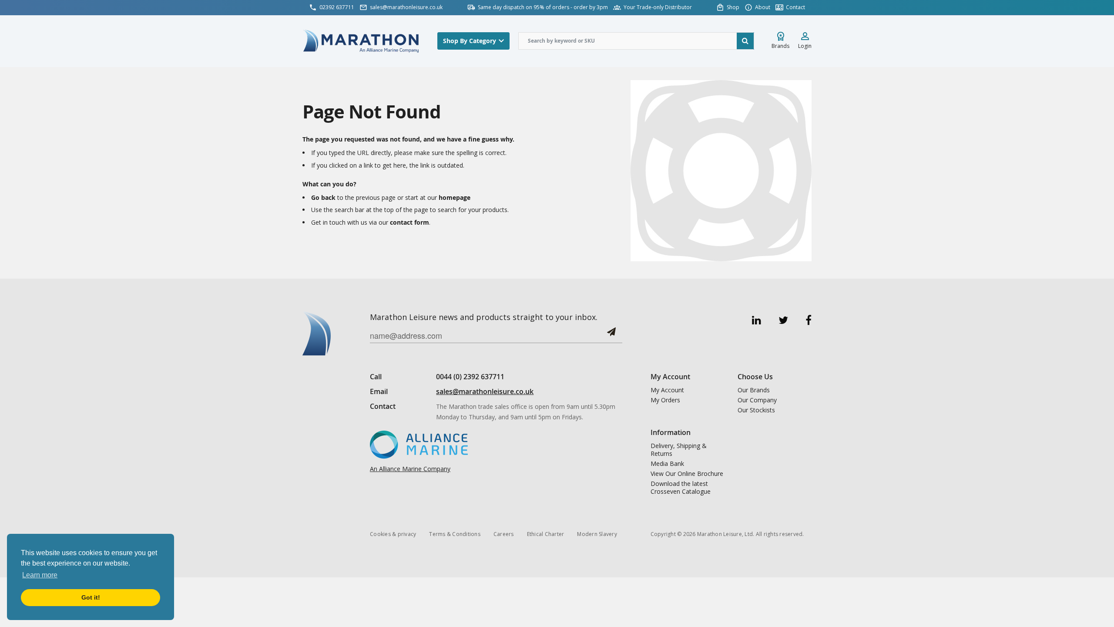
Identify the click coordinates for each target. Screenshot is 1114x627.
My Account (667, 390)
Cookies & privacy (393, 534)
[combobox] (636, 41)
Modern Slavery (597, 534)
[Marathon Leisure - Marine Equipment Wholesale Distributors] (361, 40)
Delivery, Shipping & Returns (679, 450)
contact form (409, 222)
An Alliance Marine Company (410, 469)
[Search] (745, 41)
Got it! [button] (90, 597)
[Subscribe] (611, 335)
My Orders (665, 400)
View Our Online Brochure (687, 474)
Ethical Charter (545, 534)
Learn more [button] (39, 575)
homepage (454, 197)
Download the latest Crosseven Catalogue (681, 488)
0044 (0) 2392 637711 (470, 376)
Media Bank (667, 464)
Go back (323, 197)
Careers (503, 534)
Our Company (757, 400)
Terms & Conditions (454, 534)
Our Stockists (756, 410)
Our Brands (754, 390)
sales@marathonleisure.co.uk (485, 391)
